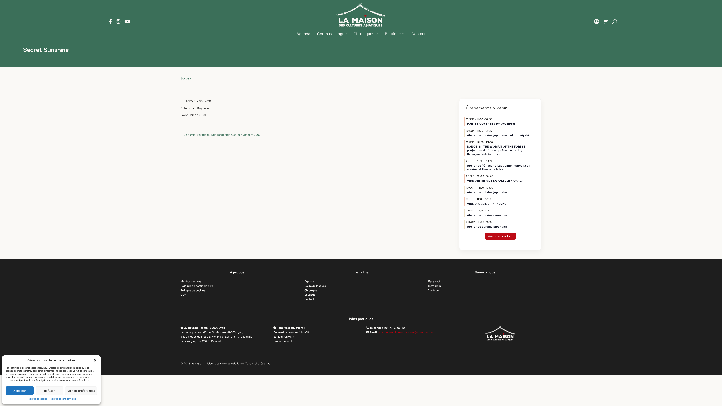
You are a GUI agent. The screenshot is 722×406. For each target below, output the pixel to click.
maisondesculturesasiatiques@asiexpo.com (406, 332)
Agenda (303, 34)
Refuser (49, 390)
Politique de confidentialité (62, 399)
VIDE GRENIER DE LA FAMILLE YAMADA (495, 180)
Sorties (185, 78)
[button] (95, 360)
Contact (418, 34)
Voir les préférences (81, 390)
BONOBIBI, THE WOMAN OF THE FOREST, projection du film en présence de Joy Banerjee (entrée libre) (497, 150)
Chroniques (363, 34)
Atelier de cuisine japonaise (487, 192)
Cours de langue (332, 34)
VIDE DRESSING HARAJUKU (487, 203)
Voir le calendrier (500, 236)
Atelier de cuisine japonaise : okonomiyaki (498, 135)
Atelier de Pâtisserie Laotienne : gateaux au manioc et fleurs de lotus (498, 167)
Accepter (19, 390)
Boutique (393, 34)
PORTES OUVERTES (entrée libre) (491, 123)
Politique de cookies (37, 399)
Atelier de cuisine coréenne (487, 215)
